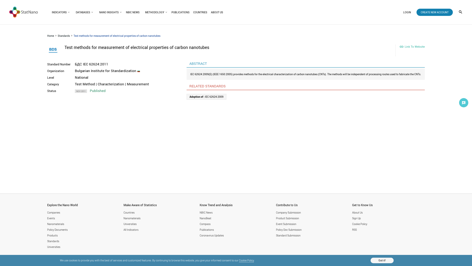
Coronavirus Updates (212, 235)
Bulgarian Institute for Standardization (105, 70)
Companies (53, 212)
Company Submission (288, 212)
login (407, 12)
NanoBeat (205, 218)
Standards (64, 35)
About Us (357, 212)
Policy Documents (57, 229)
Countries (129, 212)
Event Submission (286, 224)
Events (51, 218)
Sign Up (356, 218)
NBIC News (206, 212)
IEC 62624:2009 (206, 96)
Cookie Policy (246, 260)
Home (50, 35)
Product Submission (287, 218)
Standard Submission (288, 235)
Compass (205, 224)
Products (52, 235)
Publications (207, 229)
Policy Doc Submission (289, 229)
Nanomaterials (55, 224)
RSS (354, 229)
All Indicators (131, 229)
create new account (435, 12)
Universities (53, 247)
